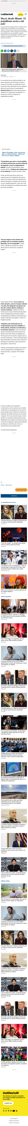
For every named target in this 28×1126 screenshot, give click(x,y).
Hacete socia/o (20, 14)
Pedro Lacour (4, 619)
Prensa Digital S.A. (14, 1118)
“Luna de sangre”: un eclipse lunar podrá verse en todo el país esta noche (13, 543)
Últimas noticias (5, 881)
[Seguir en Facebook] (6, 1111)
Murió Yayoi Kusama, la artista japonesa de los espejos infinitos (13, 590)
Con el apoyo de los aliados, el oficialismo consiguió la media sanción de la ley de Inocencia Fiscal (13, 732)
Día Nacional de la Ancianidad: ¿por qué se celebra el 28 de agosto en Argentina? (13, 899)
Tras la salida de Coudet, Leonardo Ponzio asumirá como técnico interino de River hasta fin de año (13, 874)
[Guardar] (18, 51)
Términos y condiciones (14, 1122)
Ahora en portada (6, 596)
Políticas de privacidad (14, 1120)
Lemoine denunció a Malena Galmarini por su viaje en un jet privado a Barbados (14, 521)
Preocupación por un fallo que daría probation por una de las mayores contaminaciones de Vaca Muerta (11, 801)
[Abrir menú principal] (26, 14)
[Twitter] (11, 51)
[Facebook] (5, 51)
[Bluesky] (8, 51)
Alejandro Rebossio (5, 805)
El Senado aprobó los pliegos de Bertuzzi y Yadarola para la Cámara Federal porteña (13, 686)
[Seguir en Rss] (16, 1111)
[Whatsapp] (2, 51)
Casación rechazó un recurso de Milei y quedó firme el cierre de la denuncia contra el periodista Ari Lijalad (14, 663)
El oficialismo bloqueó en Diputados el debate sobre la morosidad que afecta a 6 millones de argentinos (13, 779)
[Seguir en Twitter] (4, 1111)
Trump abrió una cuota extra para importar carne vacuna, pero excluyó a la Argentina (13, 850)
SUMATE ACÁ (8, 1103)
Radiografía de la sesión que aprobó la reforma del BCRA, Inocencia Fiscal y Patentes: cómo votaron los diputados (12, 755)
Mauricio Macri (9, 485)
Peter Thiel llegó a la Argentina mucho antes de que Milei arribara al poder (12, 639)
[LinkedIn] (15, 51)
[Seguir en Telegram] (8, 1111)
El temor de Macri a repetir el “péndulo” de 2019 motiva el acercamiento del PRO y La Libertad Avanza (13, 616)
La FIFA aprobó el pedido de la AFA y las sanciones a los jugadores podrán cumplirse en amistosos (14, 1063)
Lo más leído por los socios (8, 502)
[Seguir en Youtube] (14, 1111)
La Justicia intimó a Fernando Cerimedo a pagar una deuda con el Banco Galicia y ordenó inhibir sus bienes (13, 826)
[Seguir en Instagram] (11, 1111)
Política (2, 485)
